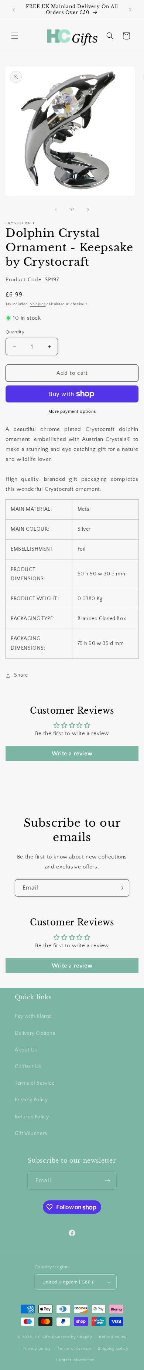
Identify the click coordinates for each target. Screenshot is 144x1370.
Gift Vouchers (31, 1133)
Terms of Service (35, 1083)
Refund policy (113, 1337)
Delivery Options (35, 1033)
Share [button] (21, 675)
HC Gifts (43, 1337)
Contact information (75, 1360)
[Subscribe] (121, 888)
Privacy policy (37, 1348)
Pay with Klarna (33, 1016)
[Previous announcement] (14, 9)
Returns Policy (32, 1117)
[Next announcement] (130, 9)
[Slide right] (88, 209)
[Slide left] (56, 209)
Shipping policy (113, 1348)
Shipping (38, 304)
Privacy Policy (31, 1100)
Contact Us (28, 1067)
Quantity (15, 331)
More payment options (72, 411)
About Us (26, 1050)
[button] (15, 36)
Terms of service (74, 1348)
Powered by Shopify (72, 1337)
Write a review (72, 753)
